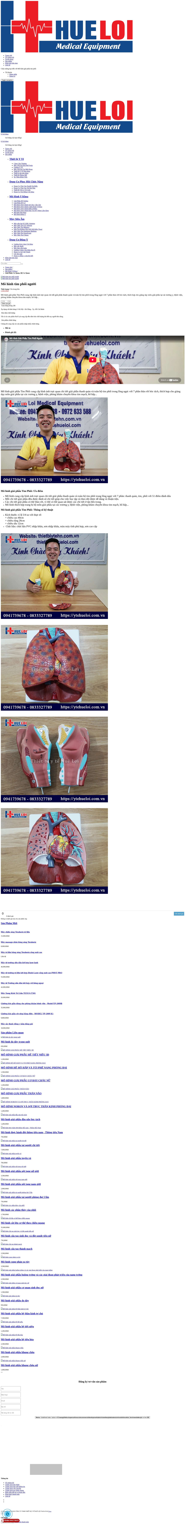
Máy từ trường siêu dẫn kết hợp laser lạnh (19, 962)
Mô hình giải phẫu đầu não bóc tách (20, 1119)
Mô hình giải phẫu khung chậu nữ (19, 1365)
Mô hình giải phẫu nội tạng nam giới (21, 1184)
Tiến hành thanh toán (22, 1522)
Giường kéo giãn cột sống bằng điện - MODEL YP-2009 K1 (27, 1014)
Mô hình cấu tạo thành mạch (16, 1248)
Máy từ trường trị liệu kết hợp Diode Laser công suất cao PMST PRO (31, 973)
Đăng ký (12, 76)
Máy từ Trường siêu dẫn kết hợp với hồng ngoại (22, 983)
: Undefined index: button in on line (92, 1417)
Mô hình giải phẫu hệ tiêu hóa (17, 1339)
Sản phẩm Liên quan (12, 1032)
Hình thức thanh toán (12, 1494)
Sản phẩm (8, 61)
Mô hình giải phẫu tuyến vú (16, 1158)
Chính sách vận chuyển (13, 1488)
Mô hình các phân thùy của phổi (18, 1209)
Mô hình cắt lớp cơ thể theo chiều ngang (23, 1222)
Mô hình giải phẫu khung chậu (17, 1352)
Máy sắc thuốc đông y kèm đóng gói (17, 1024)
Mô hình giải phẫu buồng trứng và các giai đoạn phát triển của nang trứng (41, 1274)
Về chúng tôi (9, 57)
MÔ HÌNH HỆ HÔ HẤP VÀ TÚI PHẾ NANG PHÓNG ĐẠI (34, 1067)
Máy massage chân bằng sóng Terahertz (18, 942)
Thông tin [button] (4, 1478)
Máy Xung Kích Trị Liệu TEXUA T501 (18, 993)
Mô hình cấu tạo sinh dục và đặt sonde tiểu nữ (26, 1235)
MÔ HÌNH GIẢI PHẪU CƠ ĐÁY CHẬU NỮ (25, 1080)
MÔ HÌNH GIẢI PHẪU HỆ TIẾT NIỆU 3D (25, 1054)
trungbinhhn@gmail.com (15, 1458)
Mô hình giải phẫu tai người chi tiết (20, 1145)
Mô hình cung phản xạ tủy (15, 1261)
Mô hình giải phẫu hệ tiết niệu (17, 1326)
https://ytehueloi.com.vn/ (16, 1454)
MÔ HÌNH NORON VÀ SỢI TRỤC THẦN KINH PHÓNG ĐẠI (36, 1106)
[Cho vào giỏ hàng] (2, 1048)
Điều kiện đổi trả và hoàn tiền (15, 1492)
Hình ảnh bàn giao (11, 63)
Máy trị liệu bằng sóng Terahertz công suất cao (21, 952)
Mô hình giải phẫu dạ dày (15, 1300)
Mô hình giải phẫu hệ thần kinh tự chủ (22, 1313)
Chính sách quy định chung (14, 1490)
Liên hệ (7, 65)
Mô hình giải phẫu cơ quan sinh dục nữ (22, 1287)
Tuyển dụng (9, 59)
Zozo (49, 1511)
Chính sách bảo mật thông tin (15, 1486)
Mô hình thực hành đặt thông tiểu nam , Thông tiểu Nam (32, 1132)
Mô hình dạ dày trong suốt (15, 1041)
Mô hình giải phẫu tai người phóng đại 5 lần (25, 1197)
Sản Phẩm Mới (9, 923)
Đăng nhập (13, 74)
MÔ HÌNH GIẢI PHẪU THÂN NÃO (21, 1093)
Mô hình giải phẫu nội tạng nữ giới (20, 1171)
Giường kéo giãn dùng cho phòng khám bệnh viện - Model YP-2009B (31, 1003)
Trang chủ (8, 55)
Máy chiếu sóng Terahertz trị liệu (15, 932)
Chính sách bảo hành (12, 1485)
